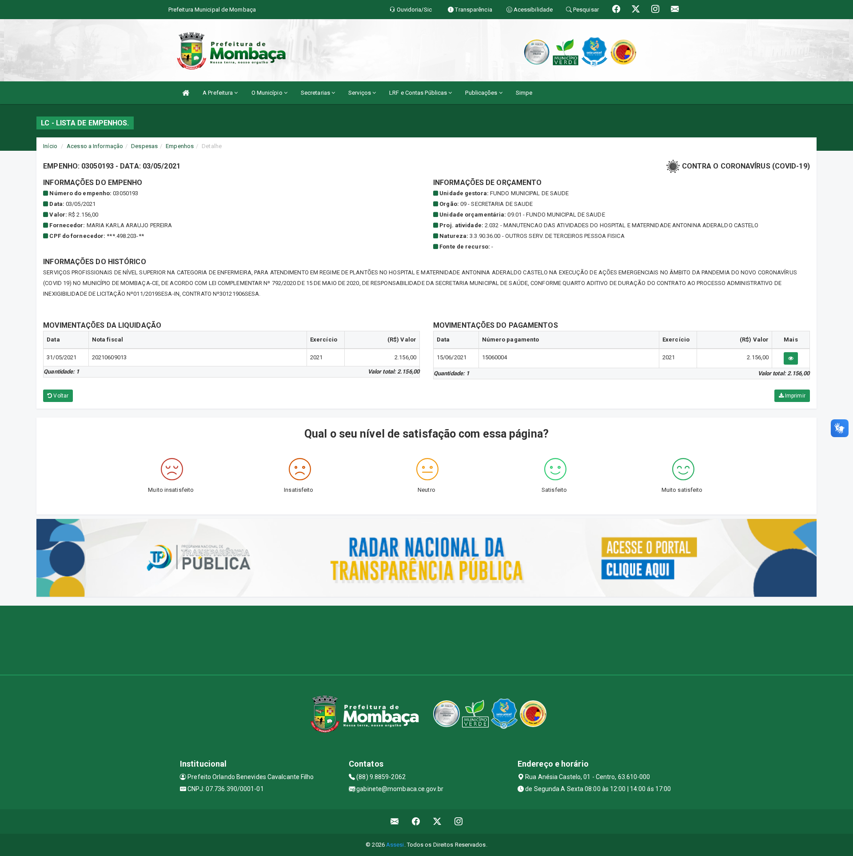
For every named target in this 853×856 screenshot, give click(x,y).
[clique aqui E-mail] (395, 821)
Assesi (395, 844)
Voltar (60, 396)
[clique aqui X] (437, 821)
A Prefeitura (218, 92)
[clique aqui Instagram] (458, 821)
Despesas (144, 146)
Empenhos (180, 146)
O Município (267, 92)
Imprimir (794, 396)
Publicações (481, 92)
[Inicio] (186, 92)
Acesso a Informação (95, 146)
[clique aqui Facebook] (416, 821)
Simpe (524, 92)
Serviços (360, 92)
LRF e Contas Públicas (418, 92)
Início (50, 146)
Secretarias (316, 92)
